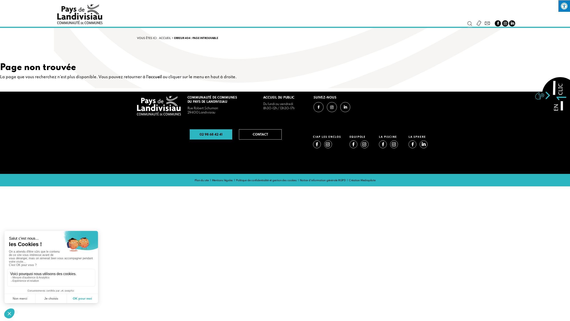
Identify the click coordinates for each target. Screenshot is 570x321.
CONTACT (260, 134)
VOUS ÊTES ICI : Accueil (154, 38)
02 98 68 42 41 (211, 134)
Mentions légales (222, 180)
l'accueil (154, 77)
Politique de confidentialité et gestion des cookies (266, 180)
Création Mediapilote (362, 180)
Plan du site (202, 180)
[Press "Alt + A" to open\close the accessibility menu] (564, 6)
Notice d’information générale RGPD (323, 180)
